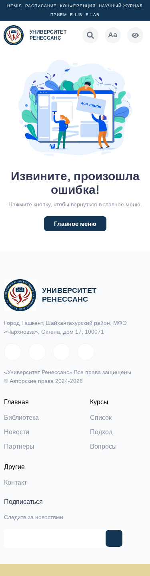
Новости (16, 432)
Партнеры (19, 446)
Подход (101, 432)
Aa (112, 35)
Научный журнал (121, 6)
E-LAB (93, 14)
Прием (58, 14)
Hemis (14, 6)
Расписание (41, 6)
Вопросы (103, 446)
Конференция (78, 6)
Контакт (15, 482)
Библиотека (21, 417)
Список (101, 417)
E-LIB (76, 14)
